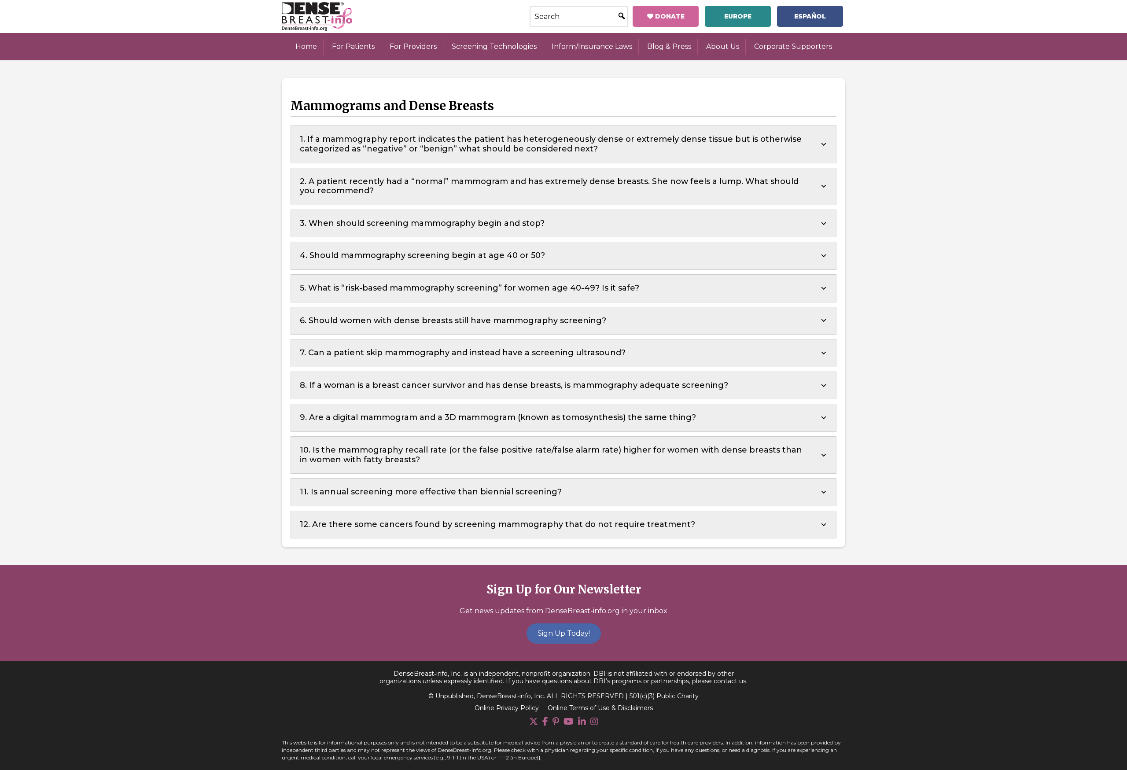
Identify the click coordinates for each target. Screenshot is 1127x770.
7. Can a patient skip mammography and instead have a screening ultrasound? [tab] (463, 352)
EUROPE (737, 16)
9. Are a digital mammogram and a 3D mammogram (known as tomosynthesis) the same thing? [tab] (498, 417)
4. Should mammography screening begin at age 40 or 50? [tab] (422, 255)
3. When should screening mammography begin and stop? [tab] (422, 223)
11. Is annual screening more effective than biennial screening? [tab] (431, 492)
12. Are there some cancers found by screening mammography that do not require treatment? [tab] (497, 524)
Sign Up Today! (564, 633)
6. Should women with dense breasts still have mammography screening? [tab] (453, 320)
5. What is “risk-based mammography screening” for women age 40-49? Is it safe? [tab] (469, 288)
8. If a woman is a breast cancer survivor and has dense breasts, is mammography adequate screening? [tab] (514, 385)
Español (810, 16)
